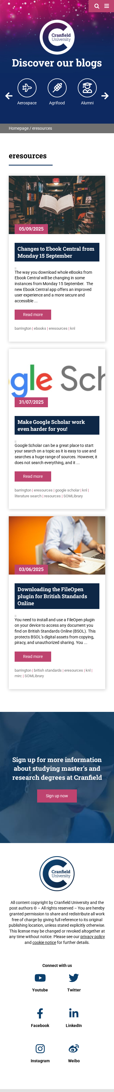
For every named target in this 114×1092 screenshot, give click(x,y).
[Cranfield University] (57, 21)
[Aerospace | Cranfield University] (27, 88)
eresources (58, 328)
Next (105, 96)
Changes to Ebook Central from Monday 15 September (56, 252)
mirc (18, 676)
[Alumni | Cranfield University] (87, 88)
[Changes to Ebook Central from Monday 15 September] (57, 205)
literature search (28, 496)
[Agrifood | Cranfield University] (57, 88)
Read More (33, 314)
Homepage (19, 128)
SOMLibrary (73, 496)
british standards (48, 670)
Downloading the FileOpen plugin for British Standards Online (52, 596)
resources (52, 496)
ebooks (40, 328)
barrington (23, 328)
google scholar (67, 490)
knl (72, 328)
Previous (9, 96)
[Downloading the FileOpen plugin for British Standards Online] (57, 545)
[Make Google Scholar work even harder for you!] (57, 378)
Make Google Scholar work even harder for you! (51, 425)
